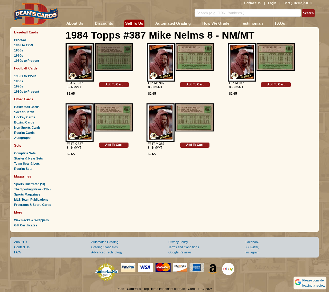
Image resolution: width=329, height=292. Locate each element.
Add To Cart (114, 84)
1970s (18, 55)
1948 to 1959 (23, 45)
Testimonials (252, 23)
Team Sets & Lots (27, 163)
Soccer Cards (24, 112)
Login (272, 3)
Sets (17, 145)
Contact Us (252, 3)
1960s (18, 50)
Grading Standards (104, 247)
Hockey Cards (24, 117)
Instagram (252, 252)
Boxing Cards (24, 122)
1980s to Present (26, 61)
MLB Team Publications (31, 199)
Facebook (252, 242)
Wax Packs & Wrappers (31, 220)
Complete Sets (25, 153)
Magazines (22, 176)
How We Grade (215, 23)
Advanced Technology (106, 252)
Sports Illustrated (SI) (29, 184)
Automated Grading (173, 23)
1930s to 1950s (25, 76)
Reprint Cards (24, 133)
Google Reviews (179, 252)
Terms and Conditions (183, 247)
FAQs (280, 23)
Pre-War (20, 40)
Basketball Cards (27, 107)
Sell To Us (134, 23)
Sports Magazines (27, 194)
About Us (74, 23)
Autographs (22, 138)
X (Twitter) (252, 247)
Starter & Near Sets (28, 158)
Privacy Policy (178, 242)
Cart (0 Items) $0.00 (298, 3)
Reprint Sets (23, 169)
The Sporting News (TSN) (32, 189)
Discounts (104, 23)
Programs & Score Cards (32, 205)
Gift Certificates (25, 225)
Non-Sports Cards (27, 127)
